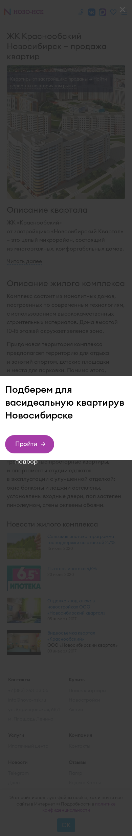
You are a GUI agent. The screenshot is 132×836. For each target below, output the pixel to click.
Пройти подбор (26, 446)
